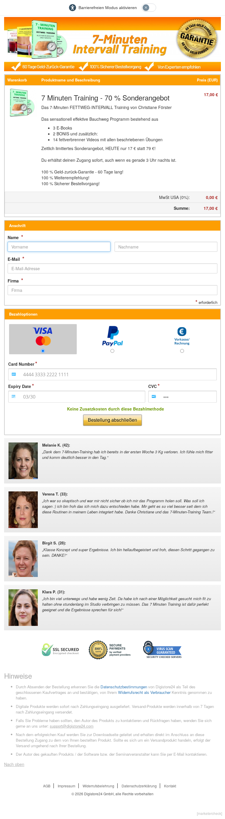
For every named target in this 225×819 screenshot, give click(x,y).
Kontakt (170, 785)
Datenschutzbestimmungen (123, 686)
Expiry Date (19, 386)
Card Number (21, 364)
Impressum (66, 785)
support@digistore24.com (71, 726)
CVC (152, 386)
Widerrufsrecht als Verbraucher (144, 692)
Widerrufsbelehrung (98, 785)
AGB (46, 785)
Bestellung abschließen (112, 419)
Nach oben (14, 764)
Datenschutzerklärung (139, 785)
